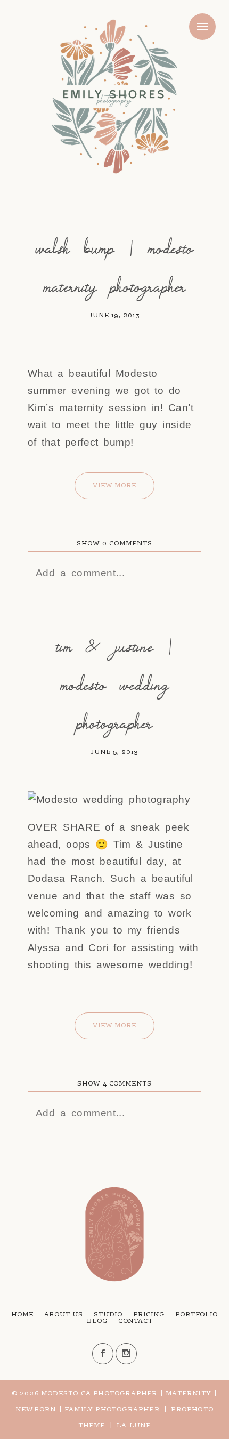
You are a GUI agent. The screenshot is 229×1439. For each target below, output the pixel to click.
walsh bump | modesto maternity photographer (115, 267)
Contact (135, 1321)
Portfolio (196, 1314)
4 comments (114, 1084)
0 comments (114, 543)
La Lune (134, 1425)
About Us (64, 1314)
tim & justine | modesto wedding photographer (115, 684)
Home (22, 1314)
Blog (97, 1321)
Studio (108, 1314)
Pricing (149, 1314)
